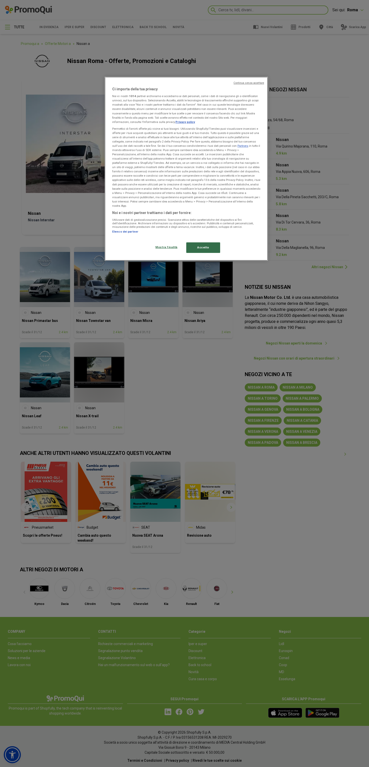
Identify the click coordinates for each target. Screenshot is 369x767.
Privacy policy (185, 122)
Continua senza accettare (248, 83)
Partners (242, 146)
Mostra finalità (166, 247)
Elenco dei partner (125, 231)
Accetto (203, 247)
